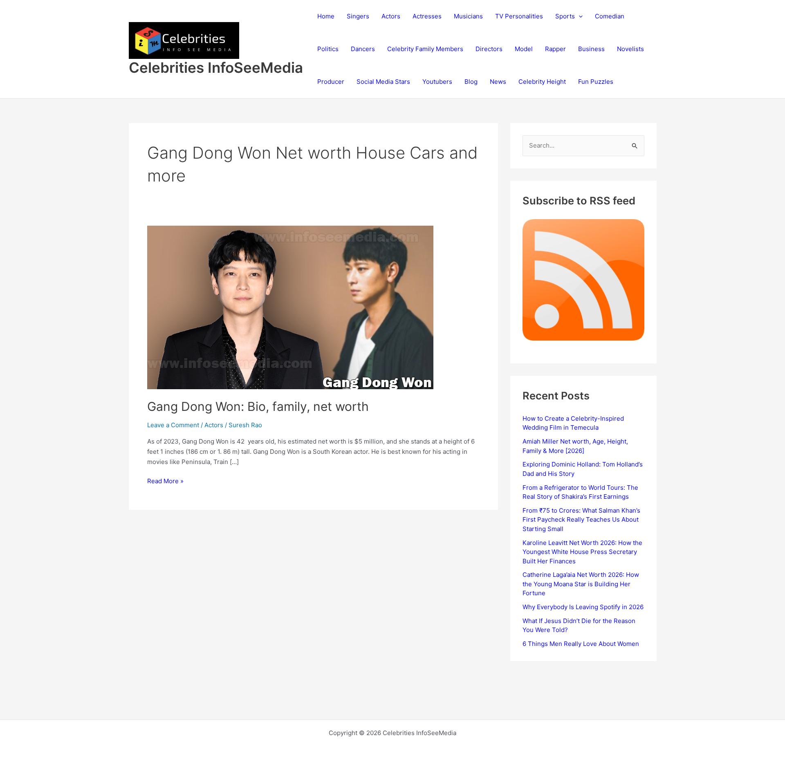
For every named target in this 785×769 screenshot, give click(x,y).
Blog (471, 81)
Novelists (630, 49)
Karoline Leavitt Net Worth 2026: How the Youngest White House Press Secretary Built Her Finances (582, 552)
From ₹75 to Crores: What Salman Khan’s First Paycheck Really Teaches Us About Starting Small (581, 520)
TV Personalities (519, 16)
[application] (579, 16)
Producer (330, 81)
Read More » (165, 482)
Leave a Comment (173, 425)
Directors (488, 49)
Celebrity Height (542, 81)
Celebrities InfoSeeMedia (216, 67)
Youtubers (437, 81)
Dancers (363, 49)
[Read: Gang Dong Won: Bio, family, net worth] (290, 307)
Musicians (468, 16)
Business (591, 49)
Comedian (609, 16)
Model (524, 49)
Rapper (555, 49)
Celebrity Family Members (425, 49)
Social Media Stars (383, 81)
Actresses (427, 16)
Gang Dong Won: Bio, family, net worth (258, 406)
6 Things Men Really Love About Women (581, 644)
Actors (390, 16)
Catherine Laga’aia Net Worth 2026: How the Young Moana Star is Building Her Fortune (581, 584)
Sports (565, 16)
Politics (328, 49)
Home (325, 16)
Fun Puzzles (595, 81)
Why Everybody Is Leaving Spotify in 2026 (583, 607)
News (498, 81)
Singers (358, 16)
